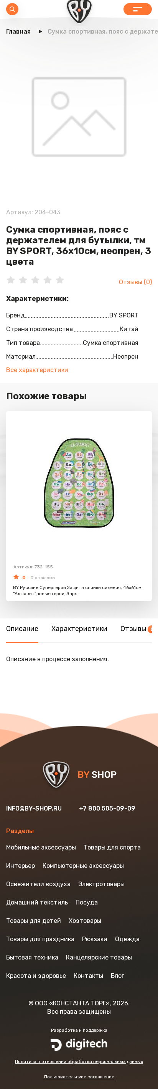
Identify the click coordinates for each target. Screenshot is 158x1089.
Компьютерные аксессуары (83, 865)
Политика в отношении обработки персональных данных (79, 1061)
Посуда (87, 902)
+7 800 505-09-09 (107, 808)
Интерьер (20, 865)
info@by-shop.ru (34, 808)
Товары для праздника (40, 939)
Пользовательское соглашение (79, 1076)
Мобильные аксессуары (41, 847)
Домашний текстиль (37, 902)
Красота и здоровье (36, 975)
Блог (117, 975)
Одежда (127, 939)
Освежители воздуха (38, 884)
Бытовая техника (32, 957)
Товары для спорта (112, 847)
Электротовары (101, 884)
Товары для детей (33, 920)
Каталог (137, 9)
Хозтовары (85, 920)
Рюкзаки (94, 939)
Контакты (88, 975)
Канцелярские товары (99, 957)
